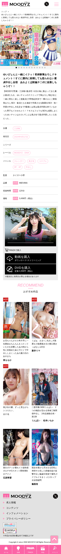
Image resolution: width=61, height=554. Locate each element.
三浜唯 (17, 128)
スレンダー (19, 161)
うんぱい (36, 421)
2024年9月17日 (21, 137)
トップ (4, 12)
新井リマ (36, 351)
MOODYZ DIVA (21, 153)
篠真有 (35, 484)
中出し (29, 167)
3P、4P (17, 167)
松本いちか (48, 421)
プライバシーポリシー (18, 518)
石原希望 (7, 478)
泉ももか (7, 360)
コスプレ (43, 161)
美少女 (31, 161)
